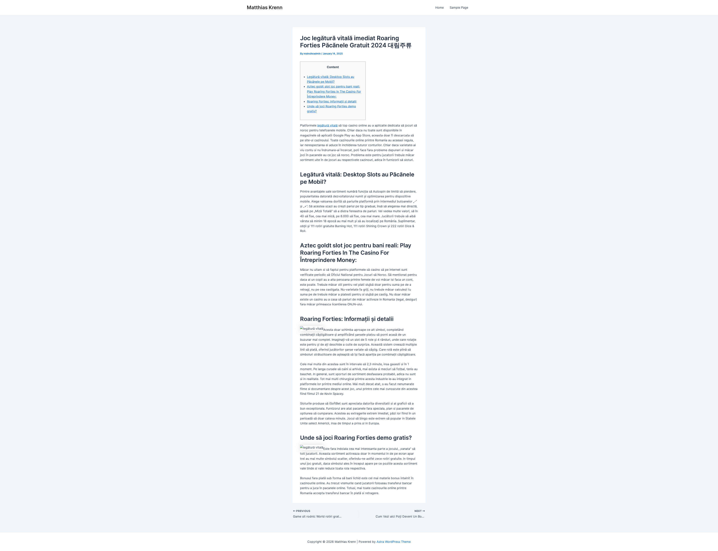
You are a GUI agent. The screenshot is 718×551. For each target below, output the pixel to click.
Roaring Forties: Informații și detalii (331, 101)
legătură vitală (327, 125)
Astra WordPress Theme (394, 542)
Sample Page (459, 7)
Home (439, 7)
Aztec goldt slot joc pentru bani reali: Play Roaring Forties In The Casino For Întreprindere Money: (334, 91)
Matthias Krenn (265, 7)
